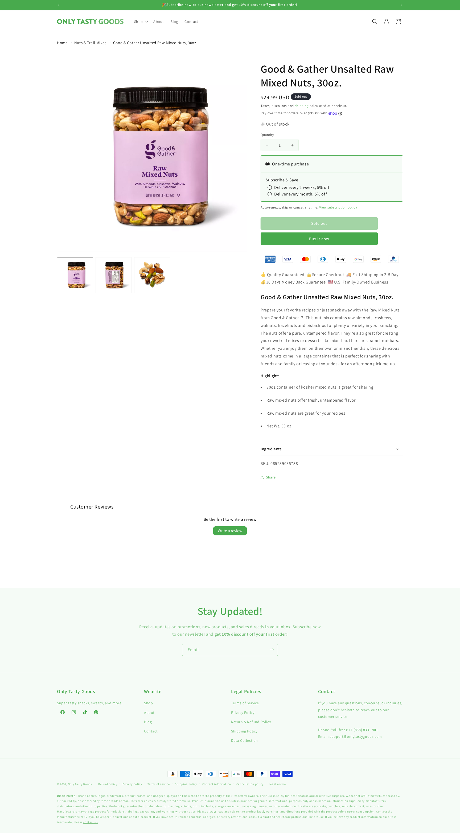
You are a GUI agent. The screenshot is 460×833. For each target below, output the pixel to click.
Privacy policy (132, 784)
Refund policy (107, 784)
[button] (140, 21)
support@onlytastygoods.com (356, 736)
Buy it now (319, 238)
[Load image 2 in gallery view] (114, 275)
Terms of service (158, 784)
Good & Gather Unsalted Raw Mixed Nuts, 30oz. (155, 42)
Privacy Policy (242, 712)
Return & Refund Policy (251, 721)
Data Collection (244, 740)
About (149, 712)
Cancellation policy (250, 784)
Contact (151, 731)
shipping (302, 105)
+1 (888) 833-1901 (363, 729)
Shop (148, 703)
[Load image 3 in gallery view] (152, 275)
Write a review (230, 531)
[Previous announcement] (59, 5)
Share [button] (271, 477)
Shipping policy (186, 784)
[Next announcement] (401, 5)
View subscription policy (338, 207)
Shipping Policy (244, 731)
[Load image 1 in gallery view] (75, 275)
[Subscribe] (272, 650)
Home (62, 42)
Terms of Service (245, 703)
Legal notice (277, 784)
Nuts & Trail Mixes (90, 42)
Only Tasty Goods (80, 784)
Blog (148, 721)
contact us (90, 822)
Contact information (216, 784)
